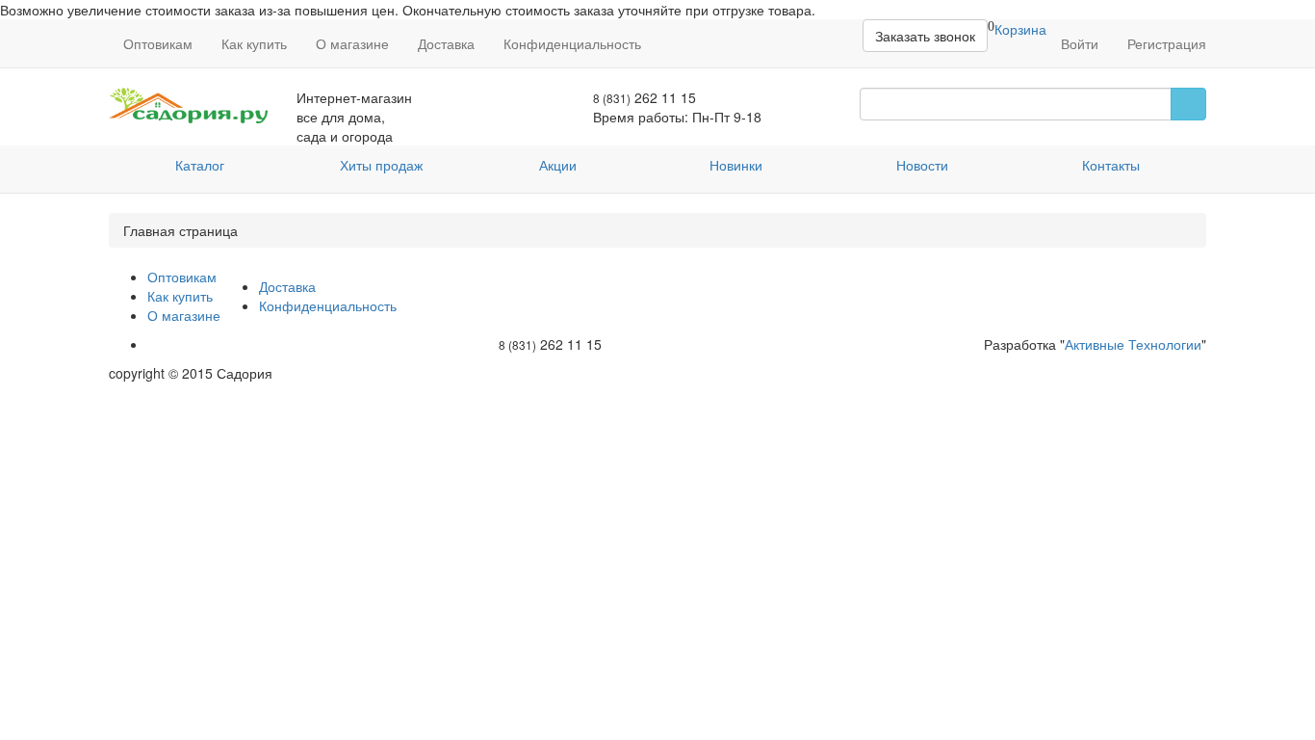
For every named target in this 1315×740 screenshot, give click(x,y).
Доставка (446, 43)
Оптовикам (158, 43)
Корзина (1020, 29)
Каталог (199, 164)
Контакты (1111, 164)
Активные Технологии (1133, 344)
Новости (922, 164)
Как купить (254, 43)
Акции (558, 164)
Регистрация (1166, 43)
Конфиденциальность (572, 43)
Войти (1079, 43)
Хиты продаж (381, 164)
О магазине (352, 43)
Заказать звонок (925, 35)
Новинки (735, 164)
